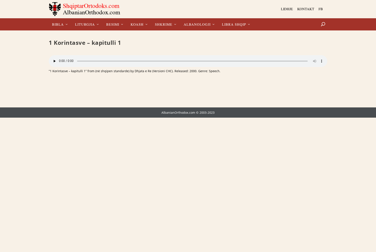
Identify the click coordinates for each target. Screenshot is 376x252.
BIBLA (58, 25)
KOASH (137, 25)
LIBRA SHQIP (234, 25)
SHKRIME (163, 25)
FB (321, 9)
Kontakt (305, 9)
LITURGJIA (85, 25)
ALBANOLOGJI (197, 25)
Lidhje (287, 9)
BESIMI (112, 25)
